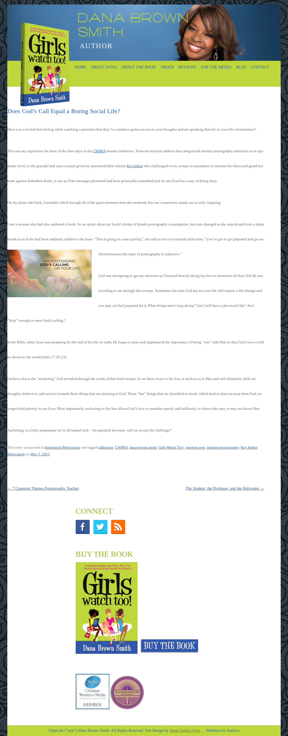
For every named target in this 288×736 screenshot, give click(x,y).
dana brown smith (143, 447)
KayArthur (135, 166)
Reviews (187, 67)
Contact (260, 67)
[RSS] (119, 533)
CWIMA (99, 151)
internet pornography (223, 447)
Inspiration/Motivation (62, 447)
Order (167, 67)
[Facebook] (84, 533)
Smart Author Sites (185, 730)
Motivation (16, 454)
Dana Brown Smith (133, 26)
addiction (106, 447)
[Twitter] (101, 533)
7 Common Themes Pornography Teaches (43, 488)
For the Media (216, 67)
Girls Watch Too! (171, 447)
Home (80, 67)
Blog (241, 67)
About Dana (104, 67)
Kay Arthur (249, 447)
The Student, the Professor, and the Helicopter (225, 488)
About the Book (138, 67)
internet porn (195, 447)
